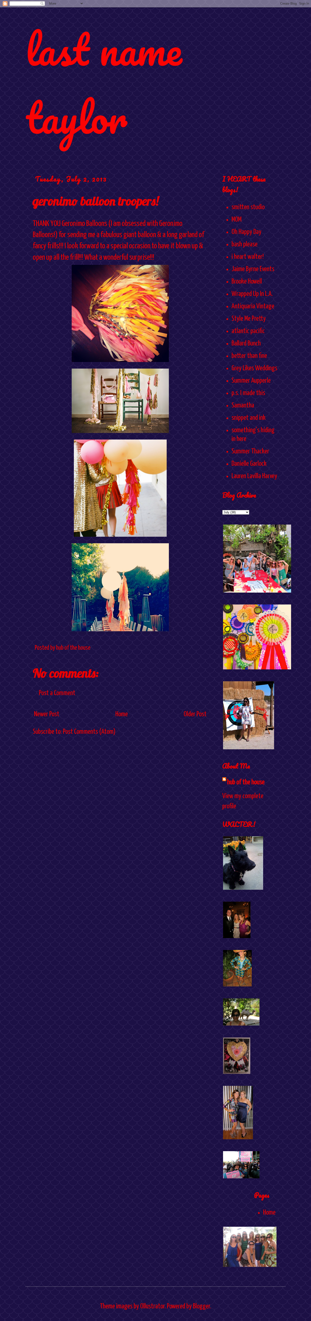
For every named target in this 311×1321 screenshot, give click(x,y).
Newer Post (46, 714)
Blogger (201, 1306)
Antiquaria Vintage (253, 306)
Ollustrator (152, 1306)
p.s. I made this (248, 393)
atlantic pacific (248, 331)
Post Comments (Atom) (89, 731)
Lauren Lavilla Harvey (254, 476)
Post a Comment (57, 693)
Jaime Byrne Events (253, 269)
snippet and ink (249, 417)
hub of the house (246, 782)
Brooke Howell (247, 281)
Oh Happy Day (246, 232)
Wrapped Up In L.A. (252, 294)
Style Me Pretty (249, 318)
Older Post (195, 714)
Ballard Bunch (246, 343)
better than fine (249, 356)
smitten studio (248, 207)
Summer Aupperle (251, 380)
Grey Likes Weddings (254, 368)
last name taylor (104, 83)
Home (121, 714)
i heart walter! (248, 256)
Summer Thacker (250, 451)
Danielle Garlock (249, 463)
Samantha (243, 405)
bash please (245, 244)
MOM (237, 219)
